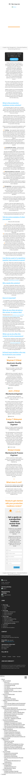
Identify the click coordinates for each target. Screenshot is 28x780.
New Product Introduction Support (13, 726)
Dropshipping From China (11, 717)
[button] (25, 677)
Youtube (18, 656)
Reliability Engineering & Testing (13, 723)
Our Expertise (6, 751)
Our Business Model (9, 685)
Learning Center (5, 738)
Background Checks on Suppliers (13, 714)
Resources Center (9, 741)
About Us (6, 682)
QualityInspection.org (10, 766)
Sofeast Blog (7, 765)
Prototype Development (11, 721)
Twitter (14, 656)
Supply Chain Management (9, 47)
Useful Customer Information (11, 700)
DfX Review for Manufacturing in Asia (14, 724)
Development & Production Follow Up (14, 736)
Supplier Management (10, 715)
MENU (2, 676)
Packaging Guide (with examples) (13, 745)
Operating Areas (8, 690)
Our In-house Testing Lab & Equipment (14, 703)
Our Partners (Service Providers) (13, 688)
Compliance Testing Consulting (12, 735)
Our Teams (7, 687)
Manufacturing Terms (10, 768)
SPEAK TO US (14, 59)
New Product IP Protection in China (13, 744)
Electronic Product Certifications (13, 747)
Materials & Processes (10, 754)
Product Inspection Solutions (12, 732)
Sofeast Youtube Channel (11, 771)
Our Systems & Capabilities (11, 684)
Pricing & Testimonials (9, 694)
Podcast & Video (7, 769)
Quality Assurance (8, 729)
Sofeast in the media (10, 699)
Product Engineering (8, 720)
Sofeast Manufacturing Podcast (13, 772)
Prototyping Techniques (10, 756)
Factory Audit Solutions (10, 730)
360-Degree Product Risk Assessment (14, 727)
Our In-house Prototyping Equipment (14, 705)
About (3, 679)
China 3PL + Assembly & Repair (12, 718)
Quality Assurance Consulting (12, 733)
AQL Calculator (8, 742)
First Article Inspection (15, 342)
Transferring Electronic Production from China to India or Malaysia (15, 710)
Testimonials (7, 697)
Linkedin (9, 656)
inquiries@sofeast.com (9, 641)
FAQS (5, 702)
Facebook (4, 656)
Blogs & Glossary (7, 763)
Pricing (6, 696)
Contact (3, 774)
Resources (6, 739)
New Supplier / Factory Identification (14, 712)
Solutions (4, 706)
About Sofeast (7, 680)
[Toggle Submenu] (7, 616)
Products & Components (11, 753)
